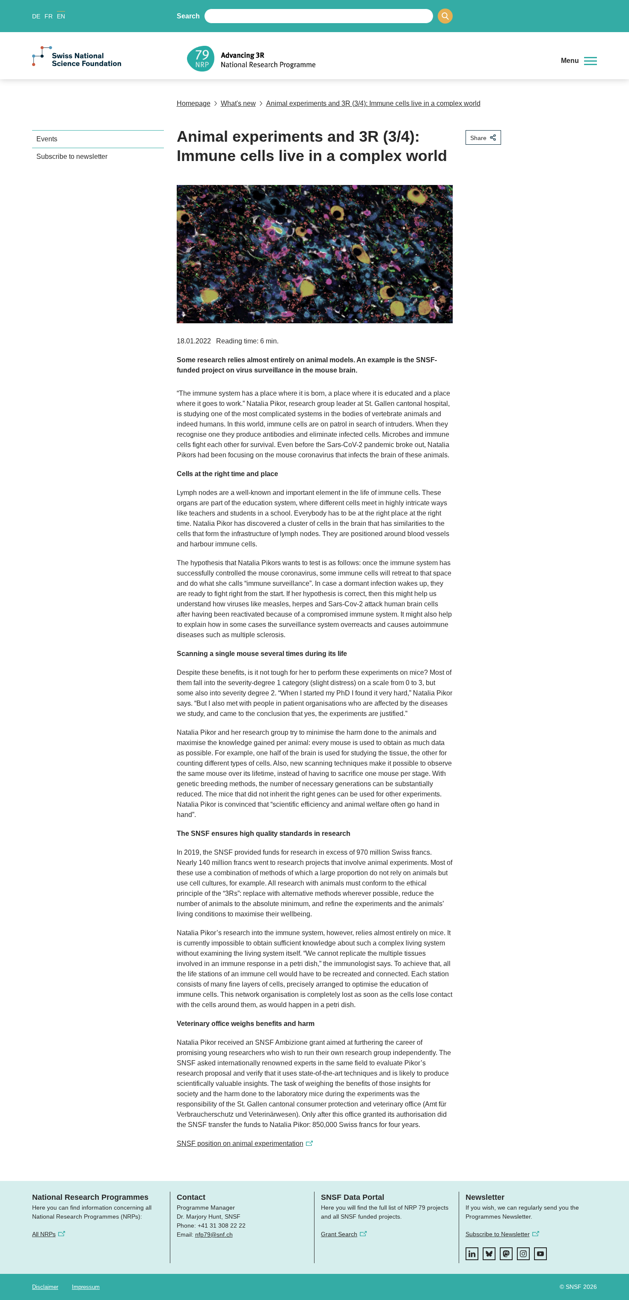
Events (46, 139)
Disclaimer (45, 1287)
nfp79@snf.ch (214, 1234)
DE (36, 16)
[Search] (445, 16)
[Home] (367, 59)
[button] (579, 61)
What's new (238, 103)
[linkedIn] (472, 1253)
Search (188, 16)
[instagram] (523, 1253)
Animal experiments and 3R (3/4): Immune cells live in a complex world (373, 103)
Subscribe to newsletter (71, 156)
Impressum (86, 1287)
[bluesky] (489, 1253)
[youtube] (540, 1253)
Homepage (194, 103)
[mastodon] (506, 1253)
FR (49, 16)
